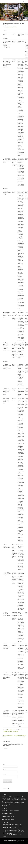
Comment (5, 748)
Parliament (5, 731)
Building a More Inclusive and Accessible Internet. (12, 824)
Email (4, 769)
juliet (16, 26)
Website (4, 774)
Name (4, 764)
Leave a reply (15, 731)
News (17, 729)
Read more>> (4, 805)
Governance (12, 729)
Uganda (10, 731)
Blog (8, 729)
